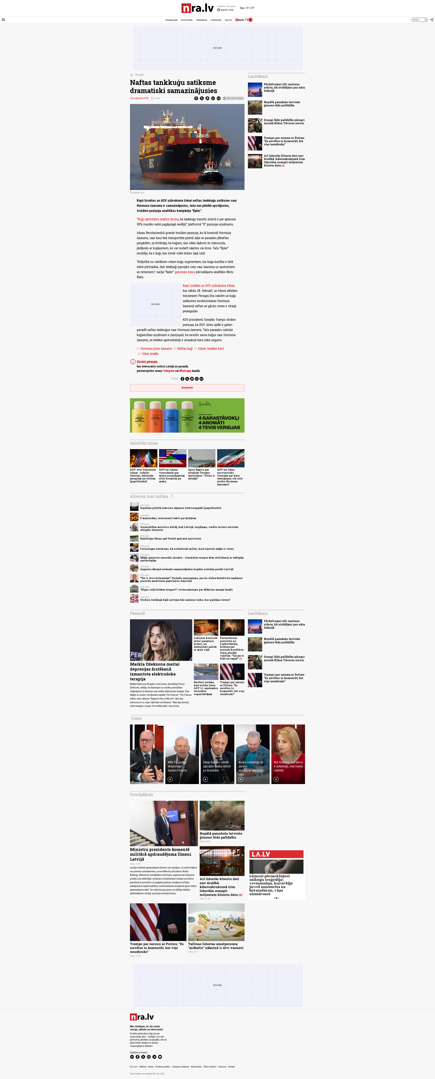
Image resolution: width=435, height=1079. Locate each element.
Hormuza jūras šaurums (154, 349)
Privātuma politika (162, 1067)
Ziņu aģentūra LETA (139, 98)
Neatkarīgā (171, 20)
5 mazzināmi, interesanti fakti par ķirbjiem (168, 518)
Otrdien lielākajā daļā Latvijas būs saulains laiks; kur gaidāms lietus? (185, 599)
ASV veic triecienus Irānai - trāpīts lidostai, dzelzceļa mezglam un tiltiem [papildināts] (143, 475)
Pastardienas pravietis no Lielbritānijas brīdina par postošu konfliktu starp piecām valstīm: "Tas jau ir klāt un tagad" (232, 648)
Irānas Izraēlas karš (209, 349)
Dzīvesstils (187, 20)
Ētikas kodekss (210, 1067)
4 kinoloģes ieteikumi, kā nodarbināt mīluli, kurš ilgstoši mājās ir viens (187, 548)
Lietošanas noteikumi (180, 1067)
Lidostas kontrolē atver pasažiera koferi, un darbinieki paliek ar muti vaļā (205, 643)
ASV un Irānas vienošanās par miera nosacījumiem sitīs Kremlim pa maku (172, 475)
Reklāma (143, 1067)
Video (136, 718)
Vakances (222, 1067)
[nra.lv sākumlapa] (197, 8)
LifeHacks (216, 20)
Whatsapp (185, 371)
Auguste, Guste (225, 10)
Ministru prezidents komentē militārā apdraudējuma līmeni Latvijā (160, 854)
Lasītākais (258, 76)
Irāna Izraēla (148, 354)
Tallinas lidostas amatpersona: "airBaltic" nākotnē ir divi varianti (215, 946)
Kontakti (231, 1067)
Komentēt (187, 387)
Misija (150, 1067)
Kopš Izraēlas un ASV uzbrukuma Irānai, (209, 286)
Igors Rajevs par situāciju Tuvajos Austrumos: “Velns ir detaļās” (201, 474)
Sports (228, 20)
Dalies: (175, 378)
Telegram (168, 371)
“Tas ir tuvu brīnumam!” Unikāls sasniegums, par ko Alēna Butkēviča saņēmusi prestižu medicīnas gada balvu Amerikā (191, 579)
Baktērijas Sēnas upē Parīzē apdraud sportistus (170, 538)
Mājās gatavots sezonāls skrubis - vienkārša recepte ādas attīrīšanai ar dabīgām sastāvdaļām (192, 559)
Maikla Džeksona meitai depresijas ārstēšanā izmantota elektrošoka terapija (155, 671)
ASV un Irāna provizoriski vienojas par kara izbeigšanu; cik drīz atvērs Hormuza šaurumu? (230, 477)
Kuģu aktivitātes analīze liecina (158, 219)
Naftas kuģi (183, 349)
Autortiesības (196, 1067)
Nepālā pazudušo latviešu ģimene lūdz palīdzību (282, 103)
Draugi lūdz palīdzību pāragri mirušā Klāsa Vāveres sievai (284, 121)
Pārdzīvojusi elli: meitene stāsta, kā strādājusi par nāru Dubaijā (284, 87)
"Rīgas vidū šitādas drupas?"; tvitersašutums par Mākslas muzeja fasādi (186, 589)
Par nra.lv (134, 1067)
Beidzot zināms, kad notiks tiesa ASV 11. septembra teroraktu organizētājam (206, 688)
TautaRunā (201, 20)
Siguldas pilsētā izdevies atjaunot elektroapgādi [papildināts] (180, 508)
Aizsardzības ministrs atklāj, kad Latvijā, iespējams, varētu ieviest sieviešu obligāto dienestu (189, 528)
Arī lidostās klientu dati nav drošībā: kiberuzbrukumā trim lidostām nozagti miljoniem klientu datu (284, 160)
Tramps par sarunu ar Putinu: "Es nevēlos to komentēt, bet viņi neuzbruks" (284, 141)
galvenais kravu (185, 272)
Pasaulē (139, 74)
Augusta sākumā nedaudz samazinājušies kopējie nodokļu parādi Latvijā (186, 569)
